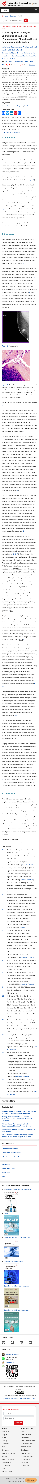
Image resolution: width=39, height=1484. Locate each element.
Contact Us (6, 1173)
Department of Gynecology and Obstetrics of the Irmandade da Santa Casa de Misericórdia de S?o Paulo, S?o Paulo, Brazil (19, 56)
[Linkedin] (21, 1342)
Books (4, 1438)
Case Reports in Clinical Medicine (13, 26)
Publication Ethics (27, 1456)
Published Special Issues (12, 1152)
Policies (24, 1450)
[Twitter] (3, 1342)
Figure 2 (4, 209)
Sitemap (4, 1440)
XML (3, 65)
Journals (13, 16)
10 (3, 996)
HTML (32, 62)
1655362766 (10, 1362)
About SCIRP (27, 1428)
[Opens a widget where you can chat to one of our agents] (31, 1480)
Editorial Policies (26, 1435)
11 (32, 785)
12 (3, 686)
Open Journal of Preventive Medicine (16, 1286)
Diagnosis (20, 106)
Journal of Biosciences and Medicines (17, 1237)
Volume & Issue (7, 1471)
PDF (26, 62)
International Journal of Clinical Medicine (18, 1189)
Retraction (24, 1462)
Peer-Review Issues (28, 1440)
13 (16, 715)
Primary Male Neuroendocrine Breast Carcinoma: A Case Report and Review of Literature (17, 1118)
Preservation (25, 1459)
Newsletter (6, 1164)
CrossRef (25, 865)
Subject (4, 1435)
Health (6, 1213)
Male (3, 106)
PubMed (32, 865)
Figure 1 (31, 180)
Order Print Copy (8, 1168)
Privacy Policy (26, 1465)
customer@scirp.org (13, 1354)
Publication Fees (26, 1443)
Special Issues (26, 1446)
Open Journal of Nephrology (13, 1261)
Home (6, 16)
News (3, 1446)
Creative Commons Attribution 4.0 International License (19, 1398)
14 (17, 738)
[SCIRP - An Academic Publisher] (15, 3)
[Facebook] (12, 1342)
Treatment (27, 106)
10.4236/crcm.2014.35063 (14, 62)
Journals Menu (9, 1101)
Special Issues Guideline (12, 1157)
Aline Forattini (18, 50)
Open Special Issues (10, 1148)
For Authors (25, 1438)
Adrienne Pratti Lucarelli (24, 47)
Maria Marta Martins (9, 47)
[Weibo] (30, 1342)
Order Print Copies (8, 1459)
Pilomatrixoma (11, 106)
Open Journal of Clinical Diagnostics (16, 1310)
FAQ (3, 1177)
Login (5, 10)
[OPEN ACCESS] (32, 3)
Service (5, 1450)
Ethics (23, 1432)
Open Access (25, 1453)
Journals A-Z (6, 1432)
